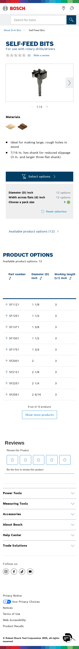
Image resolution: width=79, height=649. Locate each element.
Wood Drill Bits (12, 30)
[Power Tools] (72, 493)
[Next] (46, 107)
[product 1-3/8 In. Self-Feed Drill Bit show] (6, 327)
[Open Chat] (67, 637)
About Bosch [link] (12, 525)
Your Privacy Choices (26, 601)
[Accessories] (72, 514)
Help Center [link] (12, 535)
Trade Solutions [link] (15, 546)
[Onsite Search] (71, 19)
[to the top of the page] (73, 626)
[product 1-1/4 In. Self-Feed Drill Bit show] (6, 315)
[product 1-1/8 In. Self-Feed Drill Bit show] (6, 304)
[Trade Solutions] (72, 545)
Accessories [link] (12, 514)
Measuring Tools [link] (15, 504)
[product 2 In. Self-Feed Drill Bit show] (6, 360)
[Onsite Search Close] (63, 19)
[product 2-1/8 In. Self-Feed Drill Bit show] (6, 372)
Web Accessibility (14, 620)
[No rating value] (17, 55)
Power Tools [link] (12, 493)
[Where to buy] (63, 8)
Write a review (41, 55)
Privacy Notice (12, 595)
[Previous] (32, 107)
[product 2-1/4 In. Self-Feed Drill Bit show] (6, 383)
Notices (8, 608)
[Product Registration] (71, 8)
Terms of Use (11, 614)
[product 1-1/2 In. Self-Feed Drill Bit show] (6, 338)
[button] (6, 572)
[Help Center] (72, 535)
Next (69, 82)
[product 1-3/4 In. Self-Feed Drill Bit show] (6, 349)
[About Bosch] (72, 524)
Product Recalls (13, 626)
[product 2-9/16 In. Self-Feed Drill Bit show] (6, 394)
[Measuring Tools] (72, 503)
